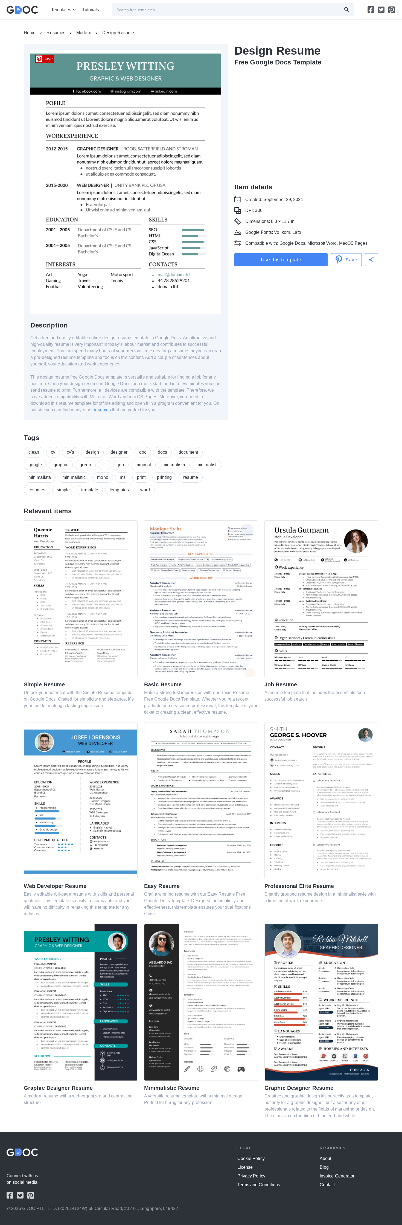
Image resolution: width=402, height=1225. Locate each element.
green (85, 464)
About (325, 1158)
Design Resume (118, 32)
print (141, 477)
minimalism (173, 464)
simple (63, 490)
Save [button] (351, 259)
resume (190, 477)
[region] (306, 123)
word (145, 490)
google (35, 464)
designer (119, 452)
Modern (83, 32)
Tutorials (90, 9)
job (121, 464)
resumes (102, 410)
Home (30, 32)
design (92, 452)
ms (123, 477)
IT (104, 464)
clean (33, 452)
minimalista (39, 477)
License (245, 1167)
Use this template (281, 259)
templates (119, 490)
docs (162, 452)
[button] (371, 259)
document (188, 452)
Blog (324, 1167)
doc (142, 452)
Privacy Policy (251, 1176)
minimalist (206, 464)
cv (53, 452)
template (89, 490)
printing (164, 477)
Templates (61, 9)
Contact (327, 1184)
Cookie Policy (251, 1158)
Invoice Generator (337, 1176)
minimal (143, 464)
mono (102, 477)
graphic (61, 464)
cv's (70, 452)
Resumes (55, 32)
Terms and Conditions (258, 1184)
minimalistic (74, 477)
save (48, 59)
